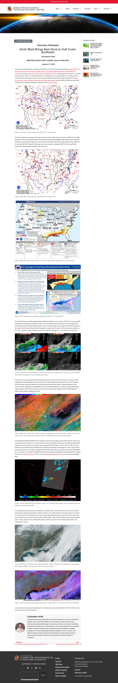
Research (76, 9)
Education (88, 9)
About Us (58, 661)
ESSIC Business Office (62, 667)
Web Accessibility (60, 676)
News (95, 9)
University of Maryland (59, 1)
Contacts (77, 669)
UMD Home (58, 664)
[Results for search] (30, 679)
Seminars (106, 9)
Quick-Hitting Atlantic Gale (96, 53)
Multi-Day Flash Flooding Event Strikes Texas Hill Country (96, 74)
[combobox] (30, 675)
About (57, 9)
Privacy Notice (59, 673)
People (67, 9)
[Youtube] (36, 668)
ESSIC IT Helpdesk (61, 670)
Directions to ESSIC (81, 672)
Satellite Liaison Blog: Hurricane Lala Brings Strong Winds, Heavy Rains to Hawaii (96, 45)
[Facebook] (27, 668)
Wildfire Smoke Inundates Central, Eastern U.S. (95, 67)
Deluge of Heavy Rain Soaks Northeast (96, 59)
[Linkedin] (40, 668)
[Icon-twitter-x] (32, 668)
